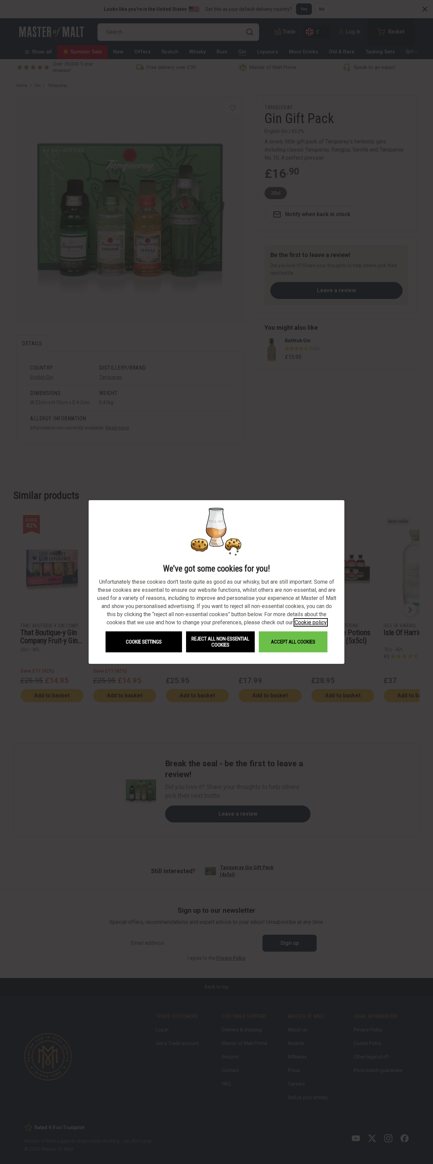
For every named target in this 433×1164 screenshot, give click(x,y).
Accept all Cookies (293, 642)
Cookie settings (144, 642)
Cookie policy (311, 622)
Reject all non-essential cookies (220, 642)
